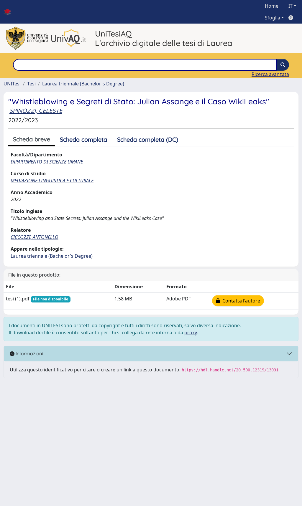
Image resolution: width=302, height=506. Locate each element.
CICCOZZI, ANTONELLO (34, 237)
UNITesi (12, 83)
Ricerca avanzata (270, 74)
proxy (190, 332)
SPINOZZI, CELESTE (35, 110)
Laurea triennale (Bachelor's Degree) (83, 83)
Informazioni (28, 353)
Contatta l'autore (240, 300)
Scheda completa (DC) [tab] (147, 139)
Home (271, 6)
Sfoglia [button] (272, 17)
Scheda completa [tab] (83, 139)
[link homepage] (10, 12)
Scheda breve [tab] (31, 139)
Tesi (31, 83)
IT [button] (290, 6)
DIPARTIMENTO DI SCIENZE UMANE (47, 161)
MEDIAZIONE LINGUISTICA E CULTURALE (52, 180)
